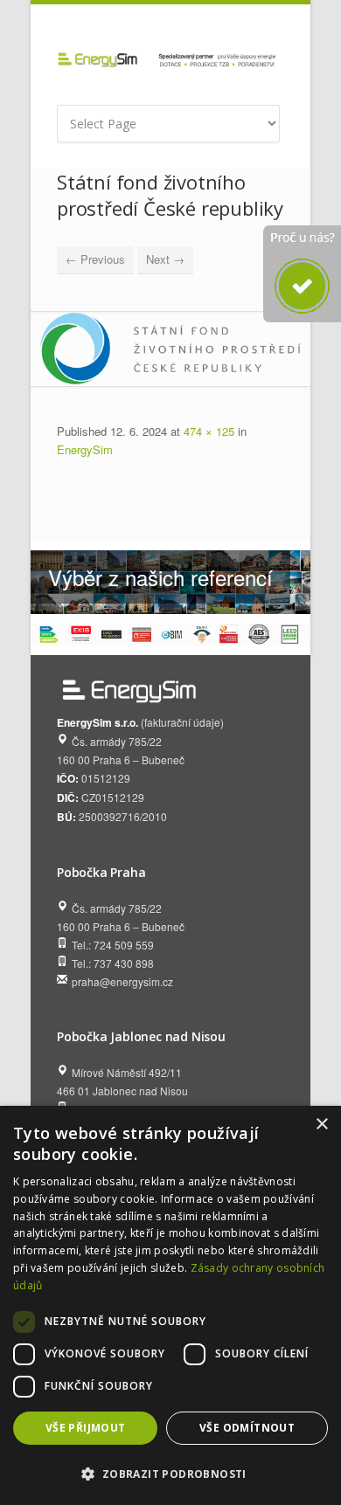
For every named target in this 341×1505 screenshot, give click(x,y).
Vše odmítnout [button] (247, 1427)
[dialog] (170, 1305)
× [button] (321, 1124)
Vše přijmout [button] (85, 1427)
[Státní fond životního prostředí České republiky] (170, 348)
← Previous (95, 259)
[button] (170, 1474)
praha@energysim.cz (122, 981)
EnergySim (85, 449)
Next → (165, 259)
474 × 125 (209, 431)
